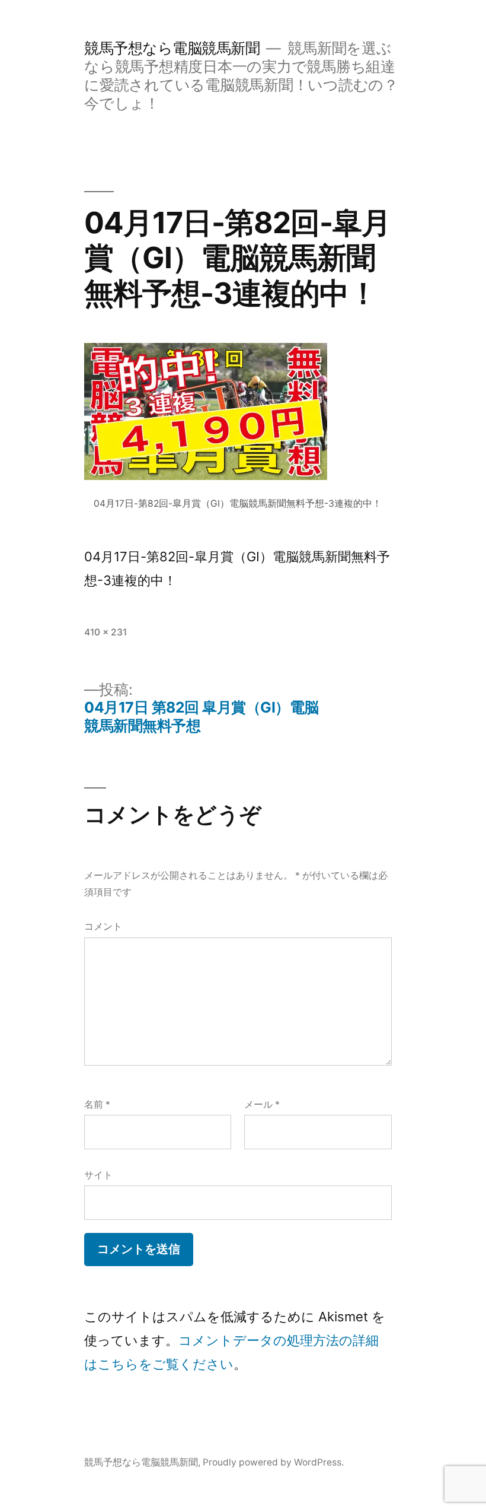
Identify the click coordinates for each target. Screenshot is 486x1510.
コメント (103, 926)
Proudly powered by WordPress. (273, 1462)
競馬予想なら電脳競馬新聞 (172, 48)
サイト (98, 1175)
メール (262, 1104)
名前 (97, 1104)
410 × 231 (105, 632)
